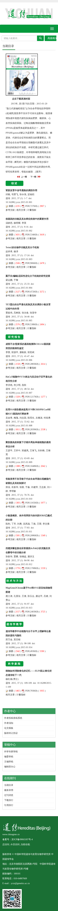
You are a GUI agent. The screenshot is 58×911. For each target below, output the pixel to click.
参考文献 (10, 210)
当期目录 (8, 785)
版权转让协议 (11, 733)
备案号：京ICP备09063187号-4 (17, 839)
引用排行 (8, 805)
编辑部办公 (9, 766)
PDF (27, 206)
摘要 (11, 206)
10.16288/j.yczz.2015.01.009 (19, 462)
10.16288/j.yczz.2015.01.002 (19, 231)
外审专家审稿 (11, 751)
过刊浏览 (8, 795)
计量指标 (31, 210)
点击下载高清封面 (21, 99)
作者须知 (8, 723)
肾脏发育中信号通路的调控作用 (21, 190)
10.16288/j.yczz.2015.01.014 (19, 647)
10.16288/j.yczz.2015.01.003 (19, 259)
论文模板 (8, 728)
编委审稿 (8, 756)
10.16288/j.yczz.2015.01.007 (19, 393)
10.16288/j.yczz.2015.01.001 (19, 202)
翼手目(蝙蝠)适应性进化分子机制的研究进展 (28, 276)
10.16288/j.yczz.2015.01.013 (19, 608)
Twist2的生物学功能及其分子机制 (22, 247)
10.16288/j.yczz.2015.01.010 (19, 499)
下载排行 (8, 800)
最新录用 (8, 790)
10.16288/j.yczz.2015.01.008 (19, 425)
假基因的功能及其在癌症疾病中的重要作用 (27, 219)
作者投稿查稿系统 (13, 718)
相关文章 (20, 210)
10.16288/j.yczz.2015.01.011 (19, 531)
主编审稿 (8, 761)
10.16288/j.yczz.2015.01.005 (19, 320)
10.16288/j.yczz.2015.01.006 (19, 360)
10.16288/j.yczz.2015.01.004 (19, 288)
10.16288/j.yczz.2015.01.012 (19, 564)
